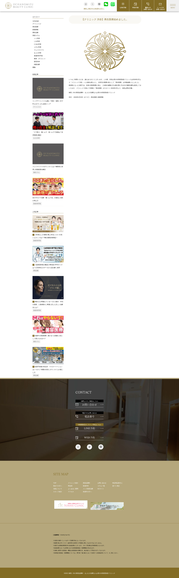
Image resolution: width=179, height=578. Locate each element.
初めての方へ (57, 486)
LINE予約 (123, 7)
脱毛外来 (37, 61)
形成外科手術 (38, 56)
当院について (57, 489)
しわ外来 (37, 41)
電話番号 (89, 416)
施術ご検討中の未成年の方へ (94, 8)
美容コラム (36, 35)
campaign (36, 21)
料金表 (70, 486)
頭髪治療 (37, 64)
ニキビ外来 (37, 47)
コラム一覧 (101, 486)
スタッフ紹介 (57, 491)
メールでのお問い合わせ (160, 8)
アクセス (71, 491)
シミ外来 (37, 38)
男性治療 (35, 32)
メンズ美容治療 (88, 489)
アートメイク (37, 24)
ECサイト (101, 489)
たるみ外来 (37, 44)
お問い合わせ (89, 404)
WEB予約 (135, 7)
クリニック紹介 (73, 483)
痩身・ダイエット (40, 58)
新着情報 (100, 97)
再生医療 (94, 97)
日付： (71, 97)
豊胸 (34, 67)
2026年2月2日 (78, 97)
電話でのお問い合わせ (148, 8)
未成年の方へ (87, 491)
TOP (54, 483)
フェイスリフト (39, 50)
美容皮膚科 (86, 483)
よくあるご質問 (73, 489)
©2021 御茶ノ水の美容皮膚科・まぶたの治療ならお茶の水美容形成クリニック (89, 573)
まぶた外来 (37, 53)
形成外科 (86, 486)
